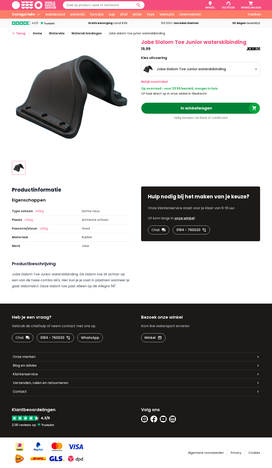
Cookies (254, 453)
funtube (96, 14)
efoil (124, 14)
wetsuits (167, 14)
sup (112, 14)
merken (254, 14)
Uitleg (39, 211)
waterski (77, 14)
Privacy (236, 453)
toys (150, 14)
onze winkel (184, 218)
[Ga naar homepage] (34, 5)
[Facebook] (153, 419)
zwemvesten (190, 14)
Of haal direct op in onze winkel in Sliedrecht (174, 93)
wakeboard (55, 14)
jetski (137, 14)
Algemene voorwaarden (206, 453)
